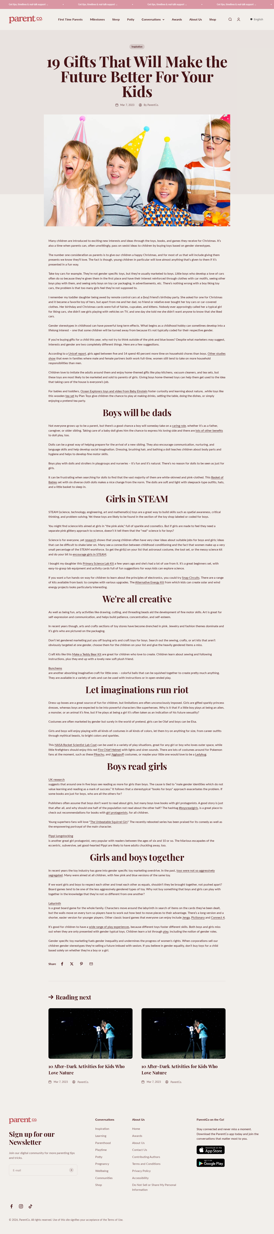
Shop (212, 19)
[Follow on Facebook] (11, 1206)
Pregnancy (102, 1164)
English (258, 19)
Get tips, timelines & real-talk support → (74, 4)
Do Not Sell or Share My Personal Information (154, 1187)
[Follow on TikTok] (30, 1206)
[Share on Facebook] (62, 964)
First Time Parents (70, 19)
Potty (130, 19)
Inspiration (137, 46)
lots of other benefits (209, 430)
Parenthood (103, 1143)
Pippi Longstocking (60, 836)
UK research (56, 779)
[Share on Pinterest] (81, 964)
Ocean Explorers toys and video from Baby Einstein (114, 391)
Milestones (97, 19)
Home (136, 1129)
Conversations (151, 19)
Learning (100, 1136)
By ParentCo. (151, 105)
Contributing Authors (146, 1157)
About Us (195, 19)
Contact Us (139, 1150)
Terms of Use (115, 1220)
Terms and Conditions (146, 1164)
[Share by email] (91, 964)
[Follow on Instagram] (20, 1206)
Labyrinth (54, 903)
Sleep (116, 19)
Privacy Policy (141, 1171)
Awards (177, 19)
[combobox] (256, 19)
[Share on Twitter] (71, 964)
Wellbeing (101, 1171)
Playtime (101, 1150)
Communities (104, 1178)
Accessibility (140, 1178)
